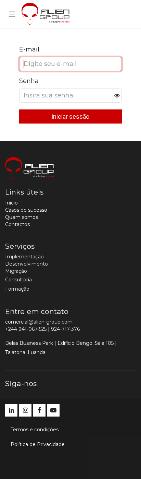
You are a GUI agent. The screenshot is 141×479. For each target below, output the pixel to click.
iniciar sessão (70, 116)
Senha (29, 81)
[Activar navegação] (12, 14)
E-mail (29, 49)
